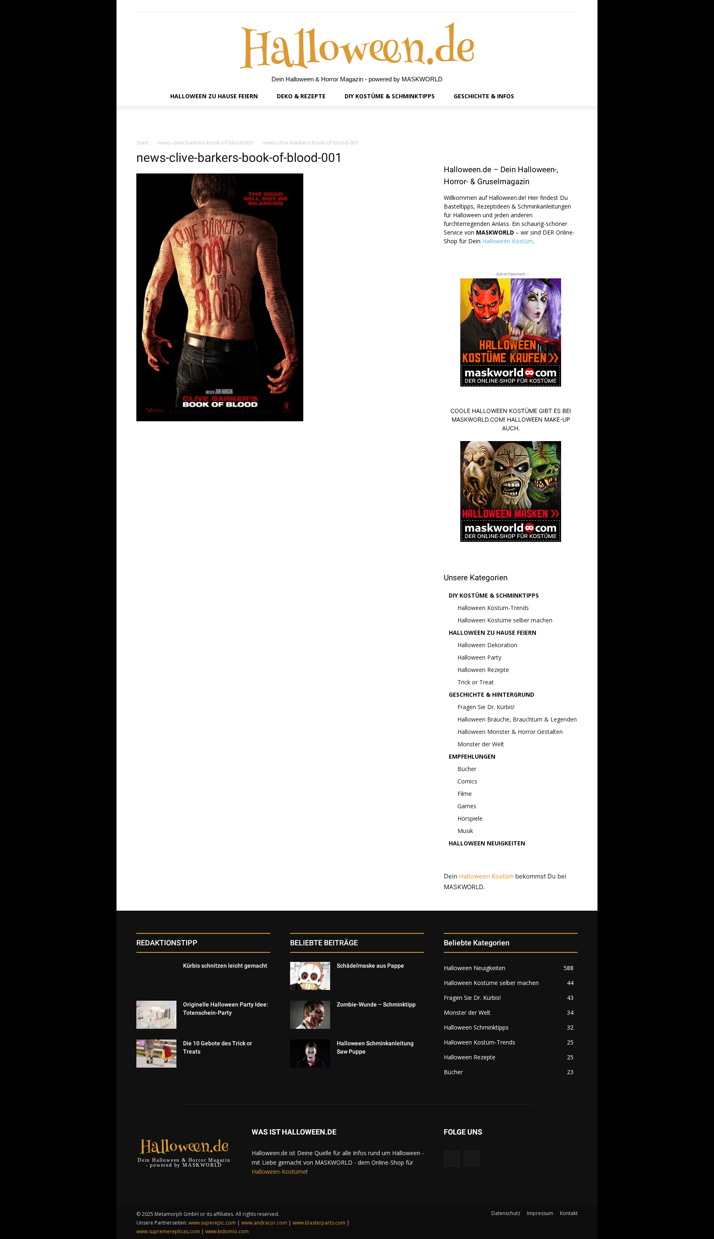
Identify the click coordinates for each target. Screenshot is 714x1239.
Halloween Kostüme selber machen (504, 620)
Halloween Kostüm (507, 241)
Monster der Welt (480, 744)
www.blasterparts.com (319, 1222)
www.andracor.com (264, 1222)
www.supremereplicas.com (168, 1231)
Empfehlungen (472, 756)
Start (142, 142)
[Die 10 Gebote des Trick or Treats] (156, 1054)
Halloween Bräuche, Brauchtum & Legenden (517, 719)
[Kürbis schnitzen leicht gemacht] (156, 976)
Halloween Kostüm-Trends (493, 608)
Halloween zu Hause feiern (492, 632)
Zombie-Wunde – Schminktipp (376, 1004)
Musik (465, 831)
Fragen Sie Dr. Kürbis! (485, 707)
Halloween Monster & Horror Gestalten (510, 732)
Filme (464, 794)
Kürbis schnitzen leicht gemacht (225, 965)
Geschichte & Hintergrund (491, 694)
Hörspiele (470, 818)
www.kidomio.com (227, 1231)
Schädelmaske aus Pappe (370, 965)
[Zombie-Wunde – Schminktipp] (310, 1015)
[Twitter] (573, 6)
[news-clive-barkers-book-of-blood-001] (219, 418)
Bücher (466, 769)
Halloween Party (479, 657)
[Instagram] (563, 6)
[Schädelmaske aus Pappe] (310, 976)
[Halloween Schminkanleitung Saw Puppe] (310, 1054)
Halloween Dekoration (487, 645)
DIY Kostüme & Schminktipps (494, 595)
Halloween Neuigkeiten (487, 843)
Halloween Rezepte (483, 670)
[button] (568, 96)
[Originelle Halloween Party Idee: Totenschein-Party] (156, 1015)
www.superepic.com (212, 1222)
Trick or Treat (475, 682)
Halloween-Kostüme (279, 1171)
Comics (467, 781)
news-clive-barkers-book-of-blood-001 (205, 142)
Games (466, 806)
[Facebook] (554, 6)
